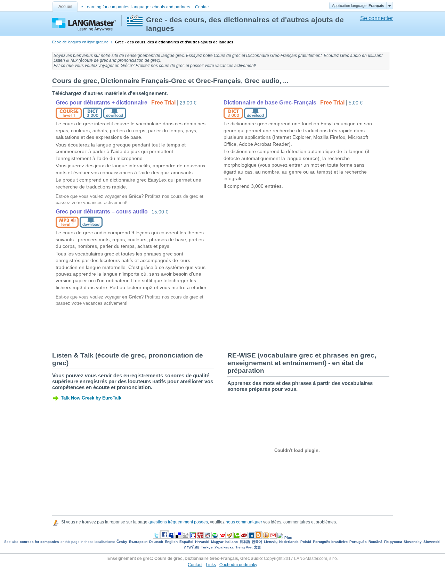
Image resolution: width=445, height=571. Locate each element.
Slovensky (413, 542)
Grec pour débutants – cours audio (102, 212)
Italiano (231, 542)
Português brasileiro (330, 542)
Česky (121, 542)
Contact (202, 7)
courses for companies (39, 542)
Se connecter (376, 18)
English (171, 542)
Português (358, 542)
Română (375, 542)
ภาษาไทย (191, 547)
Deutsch (156, 542)
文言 (257, 547)
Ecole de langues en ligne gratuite (80, 42)
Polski (305, 542)
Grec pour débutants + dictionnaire (101, 103)
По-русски (393, 542)
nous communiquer (244, 522)
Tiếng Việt (243, 547)
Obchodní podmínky (238, 564)
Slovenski (431, 542)
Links (211, 564)
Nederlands (289, 542)
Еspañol (186, 542)
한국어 (257, 542)
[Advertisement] (178, 328)
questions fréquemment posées (178, 522)
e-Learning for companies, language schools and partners (135, 7)
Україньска (224, 547)
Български (138, 542)
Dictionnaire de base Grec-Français (270, 103)
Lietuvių (270, 542)
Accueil (65, 6)
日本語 (245, 542)
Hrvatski (202, 542)
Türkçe (207, 547)
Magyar (217, 542)
